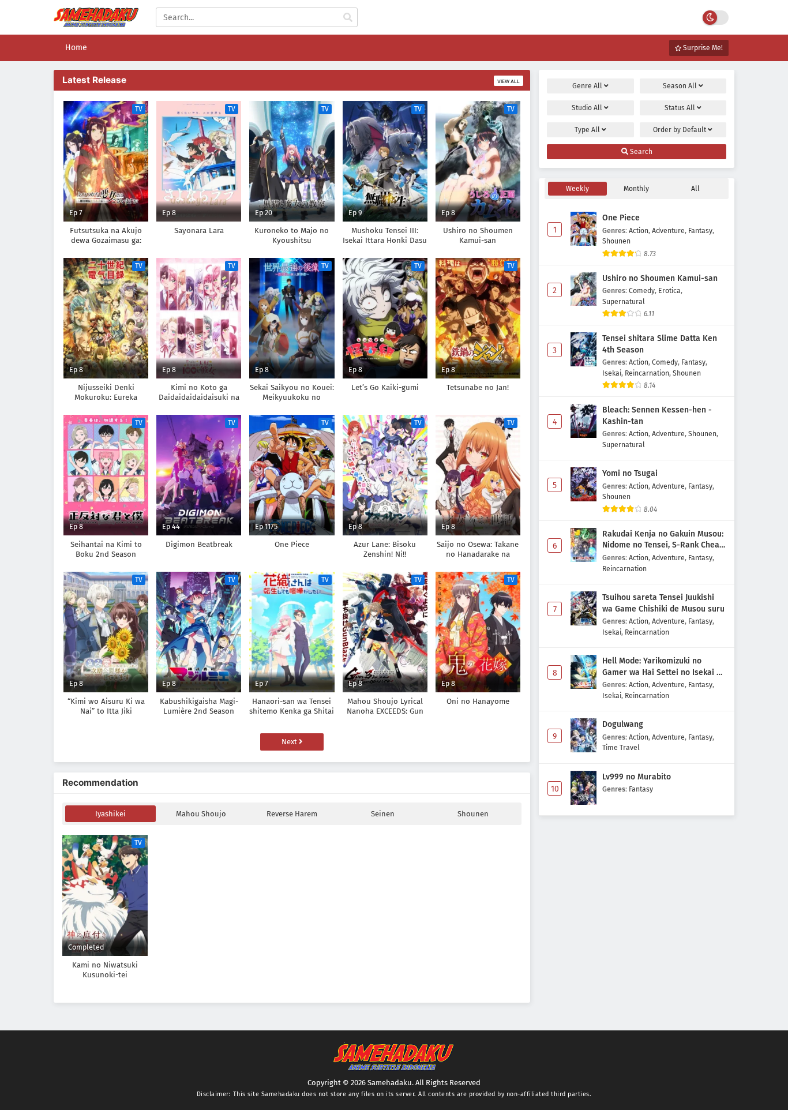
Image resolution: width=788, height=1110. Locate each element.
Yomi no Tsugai (630, 473)
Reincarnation (647, 373)
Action (638, 230)
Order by (679, 130)
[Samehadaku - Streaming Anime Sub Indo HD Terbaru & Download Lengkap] (96, 21)
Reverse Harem (292, 813)
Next (290, 741)
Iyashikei (110, 813)
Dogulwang (622, 724)
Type (587, 130)
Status (680, 108)
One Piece (621, 218)
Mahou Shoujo (201, 813)
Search (640, 152)
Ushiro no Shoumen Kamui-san (660, 278)
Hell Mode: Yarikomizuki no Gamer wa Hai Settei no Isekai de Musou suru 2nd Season (664, 667)
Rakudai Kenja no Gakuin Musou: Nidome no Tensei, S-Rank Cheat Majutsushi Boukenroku (662, 540)
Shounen (473, 813)
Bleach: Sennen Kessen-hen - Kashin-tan (657, 415)
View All (508, 81)
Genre (587, 86)
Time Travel (621, 747)
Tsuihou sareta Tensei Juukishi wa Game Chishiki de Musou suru (663, 603)
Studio (587, 108)
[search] (348, 17)
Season (680, 86)
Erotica (669, 290)
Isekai (611, 373)
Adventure (668, 230)
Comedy (642, 290)
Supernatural (623, 301)
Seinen (383, 813)
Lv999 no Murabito (636, 777)
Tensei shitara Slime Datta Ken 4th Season (659, 344)
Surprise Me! (702, 48)
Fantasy (700, 230)
